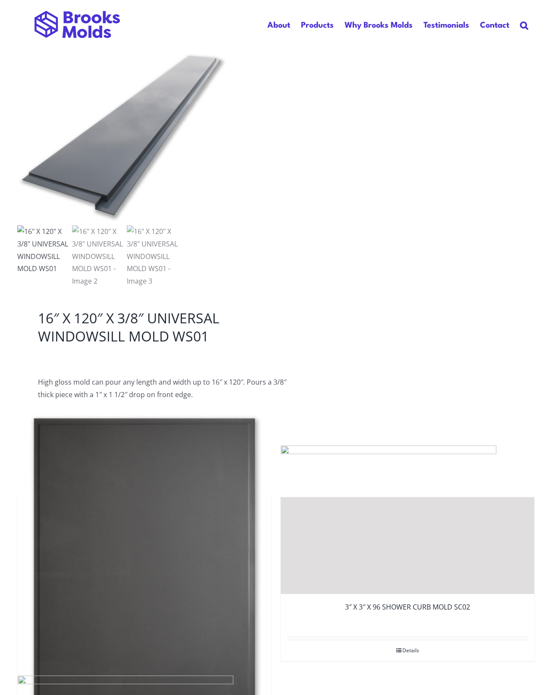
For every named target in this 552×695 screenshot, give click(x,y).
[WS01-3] (125, 137)
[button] (524, 25)
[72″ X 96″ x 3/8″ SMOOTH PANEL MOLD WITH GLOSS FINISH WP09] (144, 574)
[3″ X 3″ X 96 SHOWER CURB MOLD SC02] (407, 545)
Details (410, 650)
